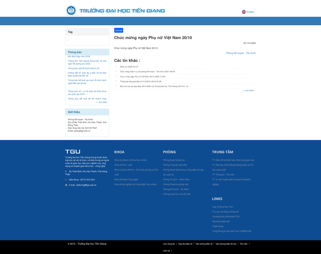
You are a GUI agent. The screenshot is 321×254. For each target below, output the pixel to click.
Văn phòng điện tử (204, 243)
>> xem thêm (101, 102)
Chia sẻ (118, 30)
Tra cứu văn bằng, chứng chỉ (225, 211)
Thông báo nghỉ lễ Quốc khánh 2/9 (83, 62)
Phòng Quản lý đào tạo (174, 160)
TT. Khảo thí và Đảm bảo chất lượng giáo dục (233, 160)
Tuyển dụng (217, 226)
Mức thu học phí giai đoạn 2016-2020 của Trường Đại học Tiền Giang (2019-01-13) (154, 86)
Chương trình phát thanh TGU (226, 216)
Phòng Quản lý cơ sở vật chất (176, 194)
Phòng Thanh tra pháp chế (175, 184)
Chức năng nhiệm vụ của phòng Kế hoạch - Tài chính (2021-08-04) (147, 71)
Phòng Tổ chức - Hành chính (176, 179)
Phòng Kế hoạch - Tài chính (241, 53)
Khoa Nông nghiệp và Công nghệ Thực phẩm (136, 184)
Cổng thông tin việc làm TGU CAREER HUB (231, 231)
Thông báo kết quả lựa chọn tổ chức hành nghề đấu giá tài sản (87, 75)
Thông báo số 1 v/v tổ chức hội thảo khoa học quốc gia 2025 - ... (87, 87)
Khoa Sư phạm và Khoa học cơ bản (131, 160)
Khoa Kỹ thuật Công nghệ (126, 179)
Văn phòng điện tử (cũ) (226, 243)
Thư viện (244, 243)
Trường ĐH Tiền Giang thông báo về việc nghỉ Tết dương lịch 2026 (87, 56)
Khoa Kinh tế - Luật (123, 164)
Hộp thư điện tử (185, 243)
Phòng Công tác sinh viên (175, 164)
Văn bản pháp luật (221, 221)
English (250, 11)
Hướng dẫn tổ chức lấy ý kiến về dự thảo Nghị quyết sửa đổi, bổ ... (87, 68)
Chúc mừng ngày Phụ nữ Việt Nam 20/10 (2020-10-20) (142, 76)
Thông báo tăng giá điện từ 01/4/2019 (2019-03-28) (141, 81)
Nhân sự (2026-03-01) (129, 66)
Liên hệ (166, 250)
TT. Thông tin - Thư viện (223, 174)
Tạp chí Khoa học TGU (222, 206)
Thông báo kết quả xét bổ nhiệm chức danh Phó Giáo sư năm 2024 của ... (87, 94)
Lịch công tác (169, 243)
